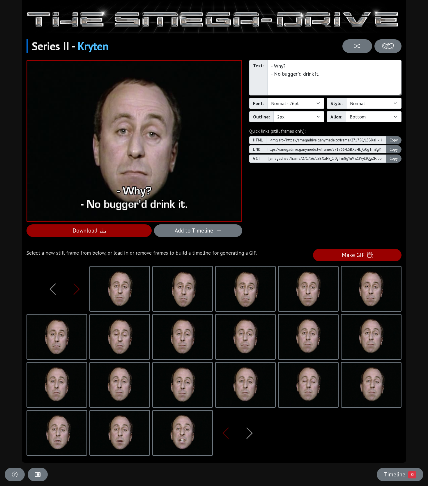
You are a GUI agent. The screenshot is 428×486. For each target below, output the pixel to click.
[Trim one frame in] (76, 289)
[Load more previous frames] (52, 289)
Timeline (398, 474)
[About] (15, 474)
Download (86, 230)
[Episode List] (38, 474)
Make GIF (354, 254)
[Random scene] (357, 46)
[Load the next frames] (249, 433)
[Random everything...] (388, 46)
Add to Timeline (195, 230)
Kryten (93, 46)
